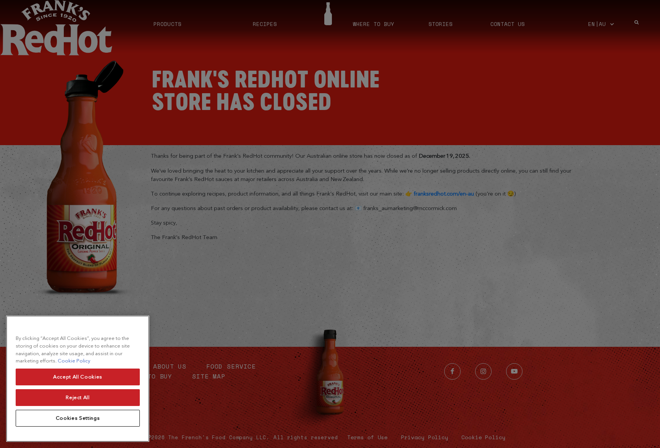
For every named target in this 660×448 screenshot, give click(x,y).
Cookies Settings (78, 418)
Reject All (78, 397)
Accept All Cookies (77, 377)
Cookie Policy (74, 361)
